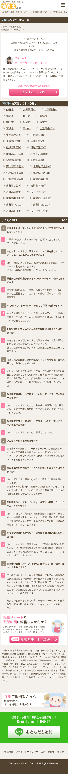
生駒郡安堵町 (38, 141)
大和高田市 (29, 109)
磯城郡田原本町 (15, 154)
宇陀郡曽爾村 (40, 154)
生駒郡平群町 (13, 134)
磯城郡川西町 (13, 147)
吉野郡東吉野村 (39, 211)
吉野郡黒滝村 (13, 192)
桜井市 (27, 115)
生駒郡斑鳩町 (13, 141)
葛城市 (10, 128)
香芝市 (43, 122)
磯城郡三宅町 (38, 147)
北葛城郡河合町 (15, 179)
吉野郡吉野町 (40, 179)
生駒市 (27, 122)
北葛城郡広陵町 (42, 173)
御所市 (10, 122)
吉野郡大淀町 (13, 185)
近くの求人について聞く (34, 92)
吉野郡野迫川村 (15, 198)
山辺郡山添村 (47, 128)
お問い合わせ (47, 751)
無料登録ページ (30, 270)
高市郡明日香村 (15, 166)
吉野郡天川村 (38, 192)
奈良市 (10, 109)
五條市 (43, 115)
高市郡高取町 (38, 160)
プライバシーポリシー (49, 347)
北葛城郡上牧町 (42, 166)
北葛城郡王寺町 (15, 173)
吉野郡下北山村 (15, 204)
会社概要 (8, 751)
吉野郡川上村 (13, 211)
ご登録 (17, 293)
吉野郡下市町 (38, 185)
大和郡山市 (51, 109)
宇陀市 (27, 128)
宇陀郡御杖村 (13, 160)
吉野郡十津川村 (42, 198)
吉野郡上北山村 (42, 204)
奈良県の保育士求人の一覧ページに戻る (34, 50)
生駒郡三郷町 (38, 134)
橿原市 (10, 115)
